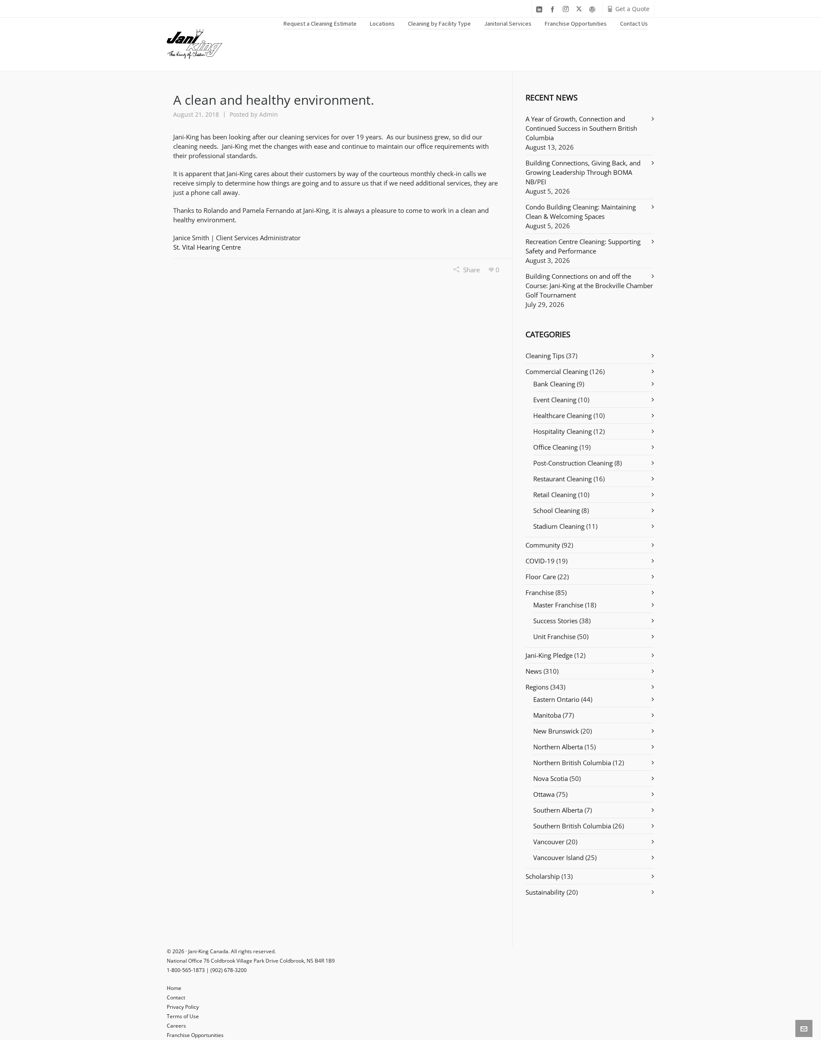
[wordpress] (593, 9)
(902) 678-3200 (228, 970)
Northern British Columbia (572, 762)
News (534, 671)
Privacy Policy (183, 1007)
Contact (176, 997)
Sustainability (545, 892)
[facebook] (553, 9)
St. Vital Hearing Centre (207, 247)
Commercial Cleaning (557, 371)
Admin (268, 114)
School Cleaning (556, 510)
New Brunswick (556, 731)
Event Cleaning (554, 399)
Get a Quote (632, 9)
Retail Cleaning (554, 494)
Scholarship (543, 876)
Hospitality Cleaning (562, 431)
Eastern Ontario (556, 699)
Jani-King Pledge (549, 655)
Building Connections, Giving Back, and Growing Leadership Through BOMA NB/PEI (583, 172)
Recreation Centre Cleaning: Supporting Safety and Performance (583, 246)
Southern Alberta (558, 810)
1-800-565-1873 (186, 970)
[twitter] (580, 9)
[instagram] (567, 9)
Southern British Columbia (572, 826)
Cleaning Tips (545, 355)
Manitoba (547, 715)
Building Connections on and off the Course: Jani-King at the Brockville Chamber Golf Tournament (589, 285)
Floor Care (541, 576)
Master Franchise (558, 605)
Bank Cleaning (554, 384)
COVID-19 (540, 561)
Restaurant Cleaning (562, 478)
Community (543, 545)
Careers (176, 1025)
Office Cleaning (555, 447)
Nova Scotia (550, 778)
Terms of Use (183, 1016)
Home (174, 988)
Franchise (540, 592)
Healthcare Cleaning (562, 415)
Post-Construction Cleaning (573, 463)
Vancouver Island (558, 857)
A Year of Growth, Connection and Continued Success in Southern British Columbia (581, 128)
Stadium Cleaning (559, 526)
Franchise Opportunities (195, 1035)
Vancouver (548, 841)
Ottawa (544, 794)
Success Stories (555, 620)
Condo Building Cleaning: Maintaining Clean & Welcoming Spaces (581, 212)
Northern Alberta (558, 746)
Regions (537, 687)
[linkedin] (540, 9)
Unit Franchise (554, 636)
